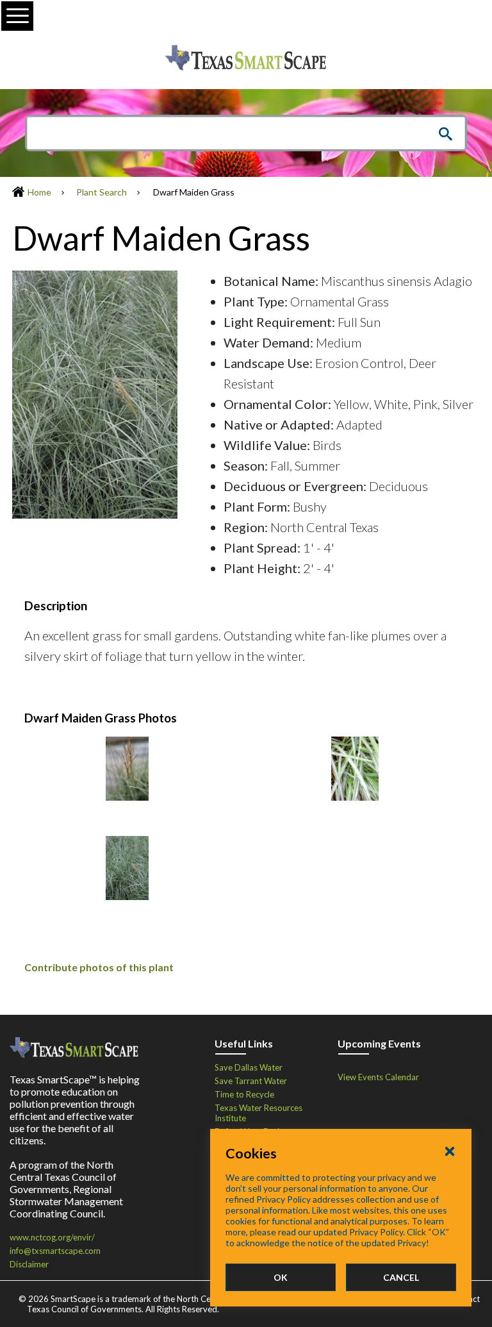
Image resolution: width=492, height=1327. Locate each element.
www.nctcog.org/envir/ (52, 1237)
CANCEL (401, 1277)
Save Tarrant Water (251, 1081)
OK (281, 1277)
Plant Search (101, 192)
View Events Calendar (378, 1077)
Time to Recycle (244, 1094)
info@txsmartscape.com (55, 1251)
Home (39, 192)
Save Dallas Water (249, 1067)
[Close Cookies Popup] (449, 1150)
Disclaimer (29, 1264)
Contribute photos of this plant (99, 967)
